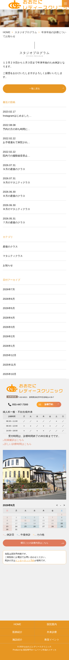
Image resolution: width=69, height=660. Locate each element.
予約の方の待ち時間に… (16, 129)
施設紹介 (17, 639)
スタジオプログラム (26, 32)
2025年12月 (9, 355)
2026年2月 (9, 336)
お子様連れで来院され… (16, 142)
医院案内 (52, 624)
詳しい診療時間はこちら (17, 444)
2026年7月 (9, 289)
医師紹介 (17, 632)
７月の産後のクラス (14, 222)
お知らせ (8, 265)
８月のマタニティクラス (16, 209)
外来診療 (52, 632)
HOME (6, 32)
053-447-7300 (20, 404)
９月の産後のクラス (14, 169)
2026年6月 (9, 298)
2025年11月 (9, 364)
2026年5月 (9, 308)
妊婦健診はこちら (14, 439)
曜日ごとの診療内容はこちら (34, 543)
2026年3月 (9, 327)
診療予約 (49, 404)
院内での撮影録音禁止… (16, 155)
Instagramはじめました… (17, 115)
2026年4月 (9, 317)
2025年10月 (9, 374)
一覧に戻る (34, 88)
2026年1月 (9, 345)
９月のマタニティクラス (16, 182)
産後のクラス (10, 246)
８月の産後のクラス (14, 195)
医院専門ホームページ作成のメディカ (39, 650)
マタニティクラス (13, 255)
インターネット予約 (24, 560)
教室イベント (51, 639)
